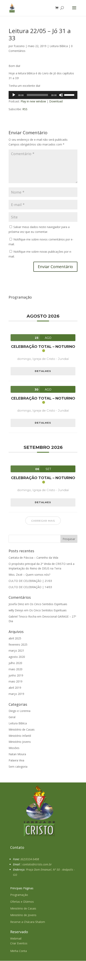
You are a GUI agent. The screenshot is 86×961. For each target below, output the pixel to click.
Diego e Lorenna (19, 711)
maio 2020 (15, 669)
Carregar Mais (43, 520)
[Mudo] (61, 95)
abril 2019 (15, 687)
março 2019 (16, 694)
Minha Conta (18, 951)
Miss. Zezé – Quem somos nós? (29, 574)
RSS (24, 109)
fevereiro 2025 (18, 644)
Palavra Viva (16, 760)
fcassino (19, 46)
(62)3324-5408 (30, 859)
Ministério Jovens (20, 742)
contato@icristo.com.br (37, 864)
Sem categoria (18, 766)
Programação (19, 895)
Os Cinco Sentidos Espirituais (48, 604)
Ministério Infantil (20, 736)
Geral (12, 717)
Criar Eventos (18, 943)
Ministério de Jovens (23, 915)
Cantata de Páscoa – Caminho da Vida (33, 557)
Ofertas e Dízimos (22, 901)
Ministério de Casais (22, 729)
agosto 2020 (17, 657)
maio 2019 (15, 681)
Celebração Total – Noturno (43, 346)
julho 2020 (15, 663)
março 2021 (16, 650)
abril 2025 (15, 638)
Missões (14, 748)
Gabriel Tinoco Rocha (22, 616)
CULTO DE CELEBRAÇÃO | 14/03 (30, 587)
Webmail (15, 938)
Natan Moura (17, 754)
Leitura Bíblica (59, 46)
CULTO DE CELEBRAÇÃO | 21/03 (30, 581)
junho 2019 (16, 675)
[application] (43, 95)
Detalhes (43, 371)
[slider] (69, 94)
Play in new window (33, 101)
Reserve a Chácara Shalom (27, 922)
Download (56, 101)
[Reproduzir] (14, 95)
